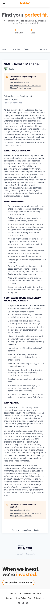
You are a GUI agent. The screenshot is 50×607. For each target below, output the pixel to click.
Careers (12, 593)
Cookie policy (31, 554)
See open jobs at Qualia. (20, 82)
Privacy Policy (20, 598)
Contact (9, 598)
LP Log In (37, 593)
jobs (4, 49)
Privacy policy (19, 554)
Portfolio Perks (25, 593)
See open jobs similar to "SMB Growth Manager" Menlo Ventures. (25, 87)
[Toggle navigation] (3, 3)
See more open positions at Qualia (25, 530)
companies (15, 49)
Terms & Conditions (36, 598)
